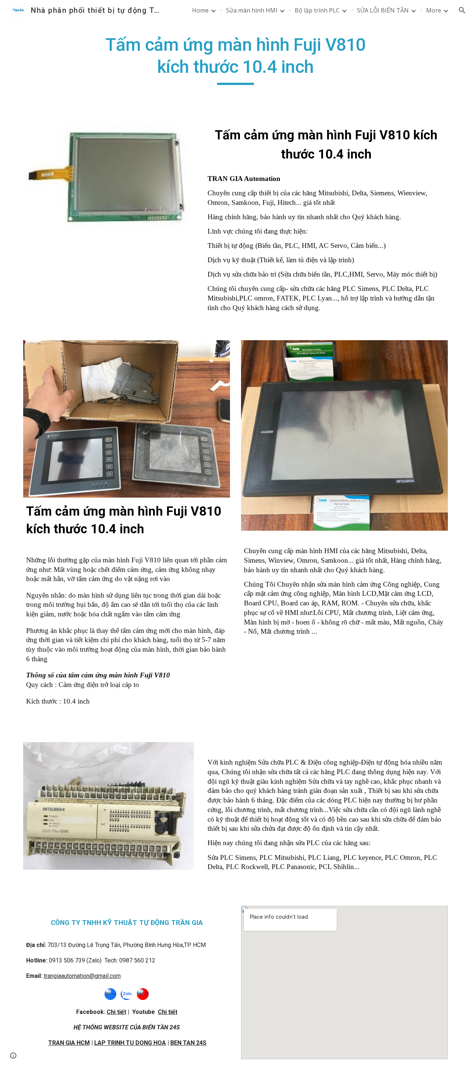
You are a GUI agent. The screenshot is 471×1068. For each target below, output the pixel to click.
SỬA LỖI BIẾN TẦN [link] (383, 10)
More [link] (433, 10)
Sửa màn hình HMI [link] (251, 10)
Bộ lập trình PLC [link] (317, 10)
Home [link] (200, 10)
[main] (235, 59)
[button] (462, 10)
